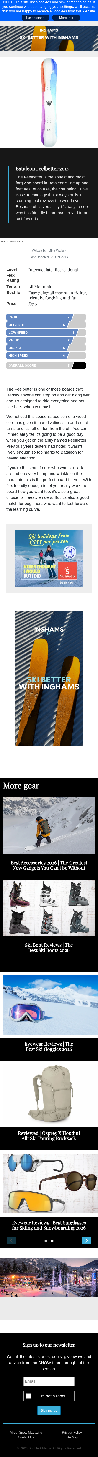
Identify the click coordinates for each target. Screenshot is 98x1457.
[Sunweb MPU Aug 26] (49, 558)
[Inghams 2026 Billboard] (49, 38)
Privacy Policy (72, 1432)
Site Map (71, 1437)
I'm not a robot (52, 1396)
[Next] (86, 1240)
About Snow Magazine (26, 1432)
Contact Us (26, 1437)
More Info (66, 17)
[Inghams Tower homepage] (49, 678)
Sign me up (49, 1410)
